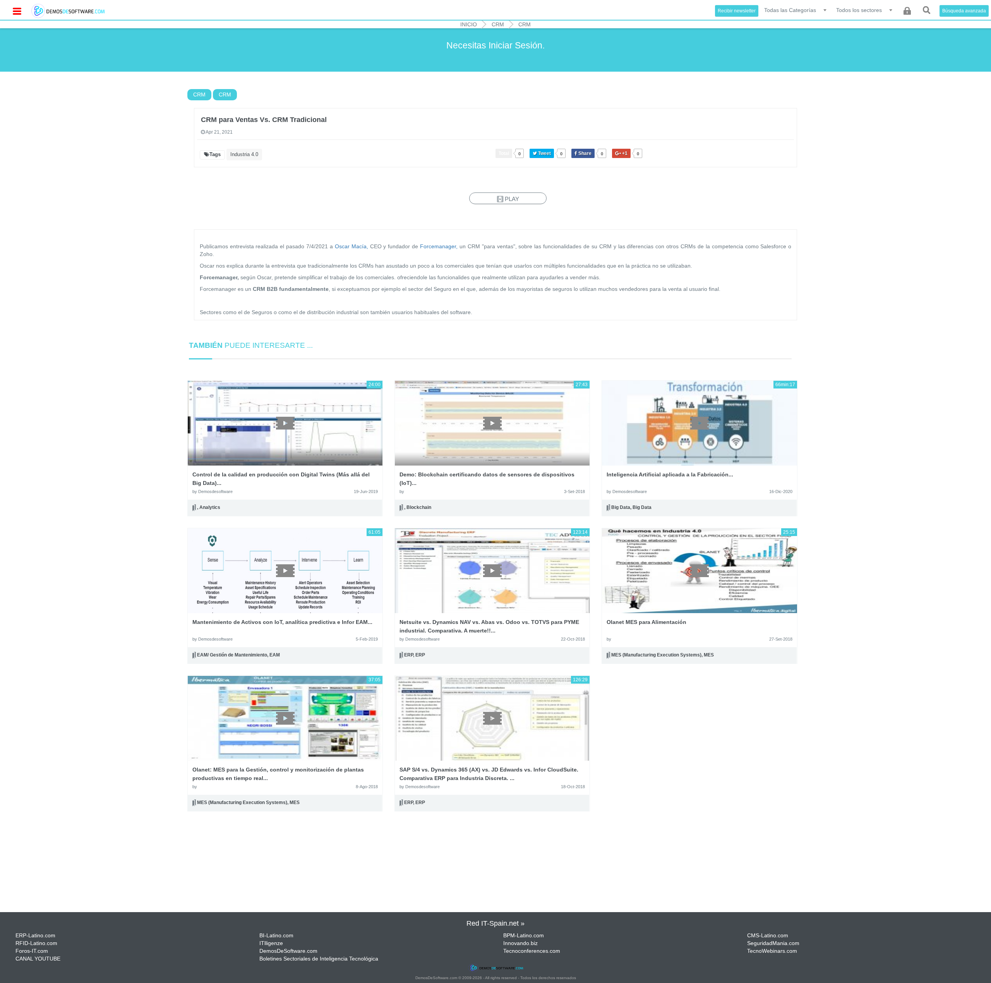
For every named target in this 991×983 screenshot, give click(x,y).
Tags (215, 154)
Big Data (620, 507)
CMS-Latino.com (767, 935)
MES (709, 655)
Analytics (209, 507)
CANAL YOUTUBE (37, 959)
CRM (498, 24)
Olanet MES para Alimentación (646, 622)
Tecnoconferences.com (531, 951)
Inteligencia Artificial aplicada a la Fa (670, 474)
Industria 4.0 (244, 154)
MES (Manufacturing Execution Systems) (656, 655)
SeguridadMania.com (773, 943)
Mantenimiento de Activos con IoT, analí (282, 622)
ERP (408, 655)
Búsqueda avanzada (964, 11)
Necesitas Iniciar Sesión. (495, 45)
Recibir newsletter (737, 11)
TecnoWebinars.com (772, 951)
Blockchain (418, 507)
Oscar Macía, (351, 246)
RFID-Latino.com (36, 943)
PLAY (511, 199)
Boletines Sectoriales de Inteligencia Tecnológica (318, 959)
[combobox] (796, 9)
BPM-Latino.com (523, 935)
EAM (274, 655)
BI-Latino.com (276, 935)
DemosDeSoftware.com (288, 951)
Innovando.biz (520, 943)
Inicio (468, 24)
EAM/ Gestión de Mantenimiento (232, 655)
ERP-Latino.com (35, 935)
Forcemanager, (439, 246)
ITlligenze (271, 943)
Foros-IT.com (31, 951)
